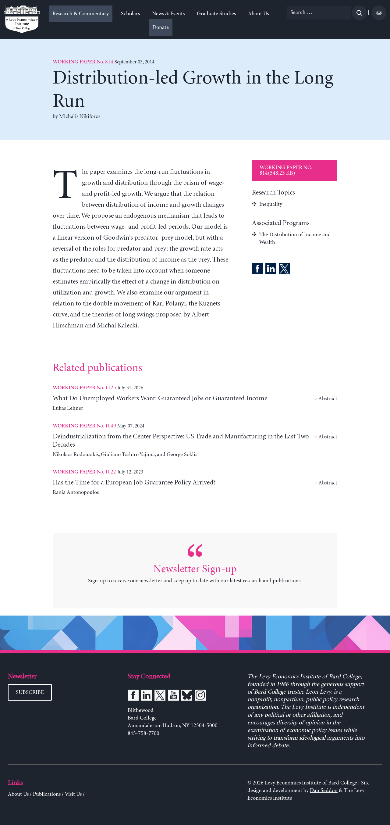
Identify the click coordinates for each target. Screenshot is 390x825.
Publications (47, 794)
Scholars (130, 14)
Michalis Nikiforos (79, 116)
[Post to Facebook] (257, 270)
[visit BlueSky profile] (186, 696)
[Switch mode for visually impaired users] (379, 12)
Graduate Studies (216, 14)
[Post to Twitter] (284, 270)
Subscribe (30, 692)
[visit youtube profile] (173, 696)
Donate (160, 27)
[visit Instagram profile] (200, 696)
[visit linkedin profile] (146, 696)
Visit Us (73, 794)
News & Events (168, 14)
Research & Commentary (80, 14)
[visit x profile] (159, 696)
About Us (258, 14)
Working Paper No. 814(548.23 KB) (286, 170)
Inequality (270, 204)
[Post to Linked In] (270, 270)
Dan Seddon (324, 791)
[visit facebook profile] (133, 696)
